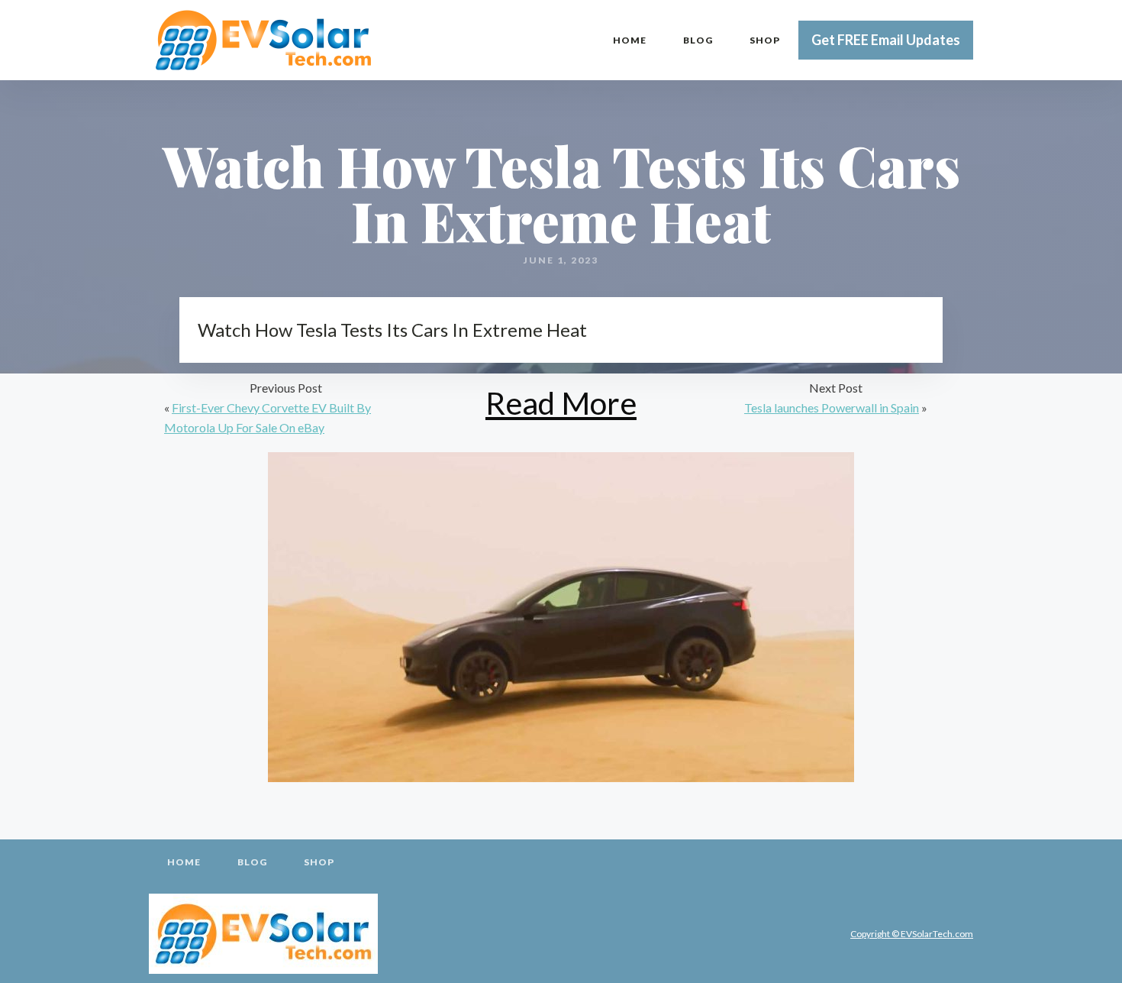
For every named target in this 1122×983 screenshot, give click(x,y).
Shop (765, 40)
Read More (561, 403)
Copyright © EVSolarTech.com (911, 933)
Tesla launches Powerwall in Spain (831, 407)
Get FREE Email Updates (885, 39)
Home (629, 40)
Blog (698, 40)
